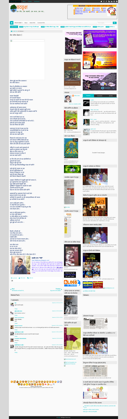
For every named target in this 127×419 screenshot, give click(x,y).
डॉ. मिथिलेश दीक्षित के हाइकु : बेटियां (45, 26)
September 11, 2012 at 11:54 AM (57, 344)
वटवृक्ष (59, 417)
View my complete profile (75, 104)
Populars (88, 95)
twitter (101, 1)
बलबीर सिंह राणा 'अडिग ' (19, 332)
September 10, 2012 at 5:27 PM (57, 302)
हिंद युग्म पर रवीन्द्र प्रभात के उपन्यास (91, 409)
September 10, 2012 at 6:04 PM (57, 310)
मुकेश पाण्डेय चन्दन (18, 311)
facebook (104, 1)
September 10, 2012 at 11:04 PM (57, 331)
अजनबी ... (92, 100)
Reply (16, 308)
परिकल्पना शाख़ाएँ (18, 22)
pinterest (116, 1)
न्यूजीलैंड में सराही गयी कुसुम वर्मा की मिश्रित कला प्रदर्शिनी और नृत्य (72, 26)
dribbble (114, 1)
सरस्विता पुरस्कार (94, 26)
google (106, 1)
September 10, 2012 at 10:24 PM (57, 325)
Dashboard (36, 1)
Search (115, 23)
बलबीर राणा (31, 278)
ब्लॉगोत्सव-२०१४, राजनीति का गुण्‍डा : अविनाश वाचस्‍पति (113, 26)
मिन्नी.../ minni (93, 119)
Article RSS (32, 22)
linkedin (111, 1)
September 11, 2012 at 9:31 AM (57, 338)
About (24, 1)
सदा (15, 303)
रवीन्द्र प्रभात (22, 278)
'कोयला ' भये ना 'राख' (94, 109)
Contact (30, 1)
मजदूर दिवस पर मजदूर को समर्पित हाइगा (25, 26)
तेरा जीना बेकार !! (16, 34)
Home (11, 23)
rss (109, 1)
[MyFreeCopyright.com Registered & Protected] (72, 363)
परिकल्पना (87, 8)
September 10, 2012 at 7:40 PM (57, 317)
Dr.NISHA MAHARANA (20, 338)
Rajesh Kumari (18, 325)
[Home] (11, 31)
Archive (111, 95)
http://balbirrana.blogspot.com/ (40, 260)
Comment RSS (41, 22)
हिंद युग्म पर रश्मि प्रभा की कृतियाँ (90, 411)
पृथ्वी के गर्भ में (93, 129)
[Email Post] (12, 280)
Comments (99, 95)
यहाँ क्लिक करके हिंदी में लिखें (89, 291)
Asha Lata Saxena (19, 317)
